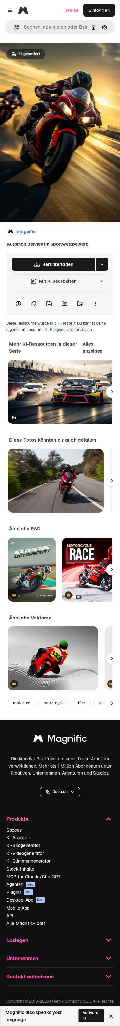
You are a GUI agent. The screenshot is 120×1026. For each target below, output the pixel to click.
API (9, 915)
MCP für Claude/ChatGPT (33, 877)
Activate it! (90, 1015)
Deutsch (60, 791)
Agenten (20, 884)
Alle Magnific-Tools (25, 923)
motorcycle (54, 703)
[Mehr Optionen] (95, 303)
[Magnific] (60, 740)
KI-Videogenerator (25, 853)
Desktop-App (25, 900)
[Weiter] (111, 392)
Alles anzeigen (92, 347)
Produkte (17, 818)
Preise (72, 10)
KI (60, 323)
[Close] (111, 1016)
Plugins (19, 892)
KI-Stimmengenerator (28, 861)
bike (81, 703)
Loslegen (17, 940)
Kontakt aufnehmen (30, 976)
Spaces (14, 830)
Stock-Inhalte (20, 869)
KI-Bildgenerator (60, 329)
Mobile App (17, 908)
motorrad (21, 703)
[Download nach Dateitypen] (101, 264)
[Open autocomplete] (14, 27)
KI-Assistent (18, 838)
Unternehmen (22, 958)
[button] (60, 792)
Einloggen (99, 10)
